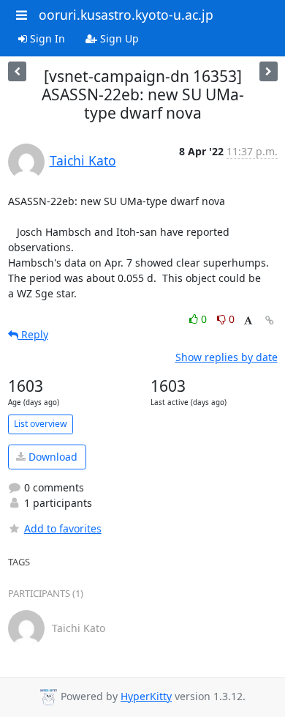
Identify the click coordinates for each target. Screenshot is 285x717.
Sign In (46, 38)
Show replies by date (226, 357)
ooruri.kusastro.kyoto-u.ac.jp (126, 14)
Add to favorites (63, 528)
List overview (40, 423)
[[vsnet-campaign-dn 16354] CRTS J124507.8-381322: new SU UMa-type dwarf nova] (17, 71)
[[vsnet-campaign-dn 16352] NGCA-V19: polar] (268, 71)
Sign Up (118, 38)
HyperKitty (146, 696)
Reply (33, 334)
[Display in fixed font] (248, 321)
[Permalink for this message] (270, 320)
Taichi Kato (83, 160)
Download (51, 457)
